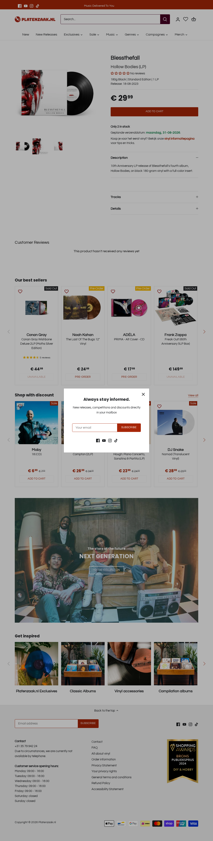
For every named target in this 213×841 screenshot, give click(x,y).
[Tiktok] (116, 440)
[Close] (143, 394)
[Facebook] (98, 440)
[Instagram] (110, 440)
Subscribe (128, 427)
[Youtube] (104, 440)
